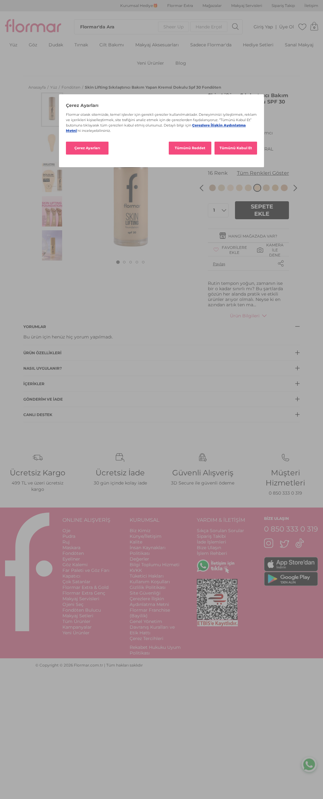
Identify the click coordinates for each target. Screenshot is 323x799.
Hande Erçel (209, 27)
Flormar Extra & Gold (85, 587)
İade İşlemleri (211, 542)
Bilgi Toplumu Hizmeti (154, 564)
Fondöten (71, 87)
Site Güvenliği (145, 593)
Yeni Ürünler (150, 63)
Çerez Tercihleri (146, 638)
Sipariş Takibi (211, 536)
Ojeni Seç (73, 604)
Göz (33, 45)
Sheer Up (173, 27)
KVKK (136, 570)
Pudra (68, 536)
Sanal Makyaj (299, 45)
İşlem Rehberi (212, 553)
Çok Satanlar (76, 582)
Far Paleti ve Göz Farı (85, 570)
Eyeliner (71, 559)
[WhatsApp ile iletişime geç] (309, 765)
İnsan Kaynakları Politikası (148, 550)
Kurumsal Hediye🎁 (139, 5)
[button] (52, 109)
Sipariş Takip (283, 5)
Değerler (139, 559)
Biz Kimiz (140, 530)
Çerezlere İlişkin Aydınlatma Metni (149, 601)
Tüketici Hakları (147, 576)
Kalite (136, 542)
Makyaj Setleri (77, 616)
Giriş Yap (263, 27)
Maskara (71, 547)
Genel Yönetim (146, 621)
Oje (66, 530)
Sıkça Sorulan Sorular (220, 530)
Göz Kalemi (75, 564)
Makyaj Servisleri (246, 5)
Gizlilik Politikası (148, 587)
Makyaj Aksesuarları (157, 45)
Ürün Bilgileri (245, 316)
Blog (180, 63)
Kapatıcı (71, 576)
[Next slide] (295, 188)
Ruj (66, 542)
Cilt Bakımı (111, 45)
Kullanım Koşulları (150, 582)
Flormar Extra (180, 5)
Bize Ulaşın (209, 547)
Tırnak (81, 45)
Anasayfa (37, 87)
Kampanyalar (77, 627)
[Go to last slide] (201, 188)
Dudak (56, 45)
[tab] (118, 262)
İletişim (311, 5)
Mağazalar (212, 5)
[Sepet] (314, 27)
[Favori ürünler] (302, 27)
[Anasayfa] (33, 27)
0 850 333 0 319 (285, 493)
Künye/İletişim (146, 536)
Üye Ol (286, 27)
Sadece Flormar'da (211, 45)
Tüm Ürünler (76, 621)
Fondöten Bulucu (81, 610)
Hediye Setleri (258, 45)
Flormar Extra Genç (83, 593)
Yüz (13, 45)
